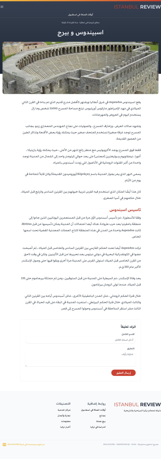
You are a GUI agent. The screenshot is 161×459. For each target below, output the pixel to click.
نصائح (102, 415)
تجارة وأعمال (64, 415)
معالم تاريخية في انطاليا (90, 22)
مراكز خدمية (64, 410)
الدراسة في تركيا (98, 427)
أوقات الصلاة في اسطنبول (80, 14)
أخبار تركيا (65, 427)
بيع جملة (101, 421)
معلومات (65, 421)
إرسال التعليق (123, 372)
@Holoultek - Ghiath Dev (116, 444)
